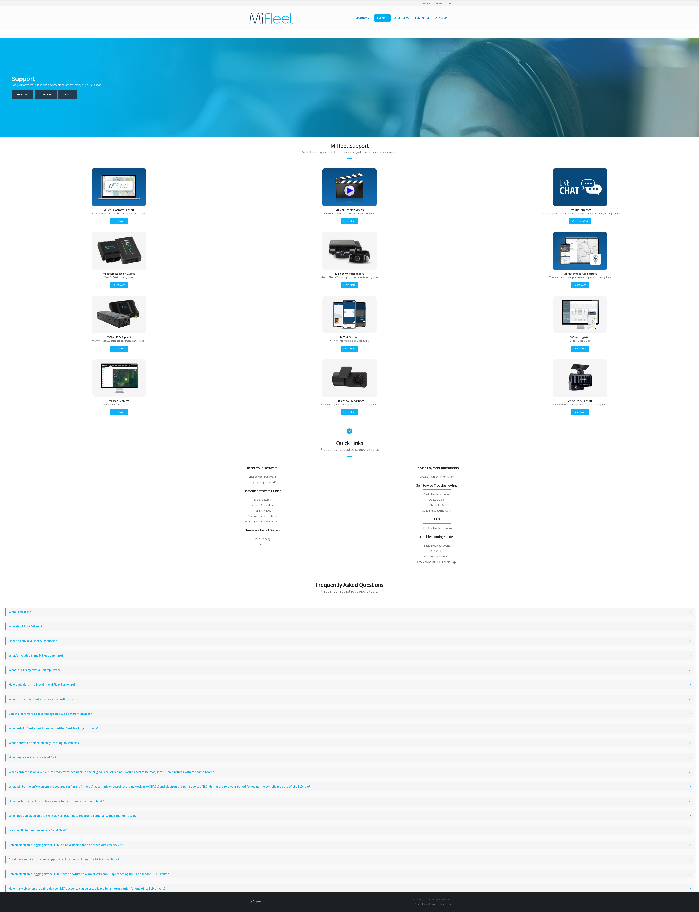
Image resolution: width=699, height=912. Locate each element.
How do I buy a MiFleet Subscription (33, 641)
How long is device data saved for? (32, 757)
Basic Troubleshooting (437, 494)
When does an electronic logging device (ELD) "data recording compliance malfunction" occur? (72, 816)
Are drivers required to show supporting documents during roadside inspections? (64, 859)
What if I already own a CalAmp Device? (35, 670)
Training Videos (262, 510)
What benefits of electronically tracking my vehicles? (44, 743)
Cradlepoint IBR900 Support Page (437, 562)
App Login (441, 17)
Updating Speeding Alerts (437, 510)
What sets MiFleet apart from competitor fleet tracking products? (53, 728)
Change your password (262, 476)
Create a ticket (436, 499)
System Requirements (437, 556)
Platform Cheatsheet (262, 505)
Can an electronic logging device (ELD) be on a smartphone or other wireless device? (66, 845)
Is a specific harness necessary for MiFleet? (38, 830)
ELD (262, 544)
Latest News (401, 17)
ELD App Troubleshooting (437, 528)
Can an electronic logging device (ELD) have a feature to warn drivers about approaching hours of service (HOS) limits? (89, 874)
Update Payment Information (437, 476)
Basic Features (262, 499)
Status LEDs (437, 505)
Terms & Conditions (441, 904)
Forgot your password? (262, 482)
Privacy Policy (421, 904)
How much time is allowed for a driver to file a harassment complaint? (56, 801)
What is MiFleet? (20, 612)
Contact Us (422, 17)
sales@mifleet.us (443, 3)
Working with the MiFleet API (262, 521)
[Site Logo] (271, 18)
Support (382, 17)
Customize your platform (262, 516)
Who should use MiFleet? (25, 626)
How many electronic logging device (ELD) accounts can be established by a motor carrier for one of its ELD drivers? (87, 889)
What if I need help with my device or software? (41, 699)
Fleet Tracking (262, 539)
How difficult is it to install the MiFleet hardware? (42, 685)
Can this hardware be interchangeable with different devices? (50, 714)
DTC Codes (437, 551)
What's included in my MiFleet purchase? (36, 655)
